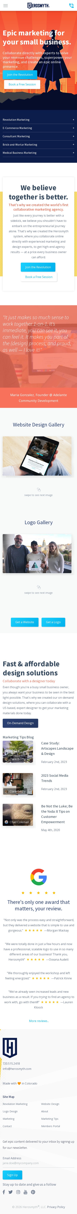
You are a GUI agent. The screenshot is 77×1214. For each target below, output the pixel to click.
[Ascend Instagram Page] (18, 1192)
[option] (38, 356)
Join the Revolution (20, 75)
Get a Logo (53, 622)
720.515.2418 (11, 1064)
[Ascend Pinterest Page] (33, 1192)
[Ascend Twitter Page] (10, 1192)
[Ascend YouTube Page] (25, 1192)
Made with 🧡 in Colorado (20, 1083)
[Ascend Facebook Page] (4, 1192)
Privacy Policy (56, 1207)
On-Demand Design (20, 723)
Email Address (12, 1158)
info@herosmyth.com (17, 1069)
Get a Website (24, 622)
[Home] (38, 5)
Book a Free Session (22, 84)
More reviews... (39, 1021)
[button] (38, 120)
